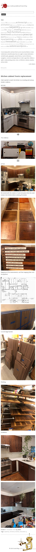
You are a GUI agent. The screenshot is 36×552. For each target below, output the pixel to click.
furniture (16, 32)
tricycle (30, 44)
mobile (24, 37)
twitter (2, 46)
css (5, 30)
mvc (31, 37)
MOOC (28, 37)
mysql (3, 39)
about (8, 22)
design (10, 30)
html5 (8, 34)
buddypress (30, 25)
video (7, 46)
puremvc (24, 39)
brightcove (24, 25)
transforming (26, 44)
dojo (13, 30)
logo (15, 37)
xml (27, 46)
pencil (16, 39)
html (3, 34)
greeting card (24, 32)
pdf (14, 39)
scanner (2, 44)
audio (14, 25)
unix (5, 46)
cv (7, 30)
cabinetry (3, 27)
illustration (18, 35)
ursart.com (22, 548)
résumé (27, 42)
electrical (23, 30)
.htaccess (3, 22)
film (6, 32)
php (20, 39)
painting (9, 39)
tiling (21, 44)
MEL (22, 37)
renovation (11, 41)
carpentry (14, 27)
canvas (7, 27)
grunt (29, 32)
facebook (3, 32)
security (6, 44)
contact (32, 27)
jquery (3, 37)
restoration (23, 42)
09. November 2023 (10, 529)
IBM (12, 35)
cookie (2, 30)
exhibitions (28, 30)
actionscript (21, 22)
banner (19, 25)
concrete (28, 27)
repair (18, 42)
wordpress (21, 46)
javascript (28, 34)
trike (33, 44)
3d (6, 23)
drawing (17, 30)
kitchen (10, 37)
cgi (21, 27)
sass (30, 42)
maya (19, 37)
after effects (29, 22)
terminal (17, 44)
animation (5, 25)
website (13, 46)
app (11, 25)
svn (14, 44)
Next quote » (4, 67)
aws (16, 25)
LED (13, 37)
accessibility (13, 22)
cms (23, 27)
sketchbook (11, 44)
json (7, 37)
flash (9, 32)
